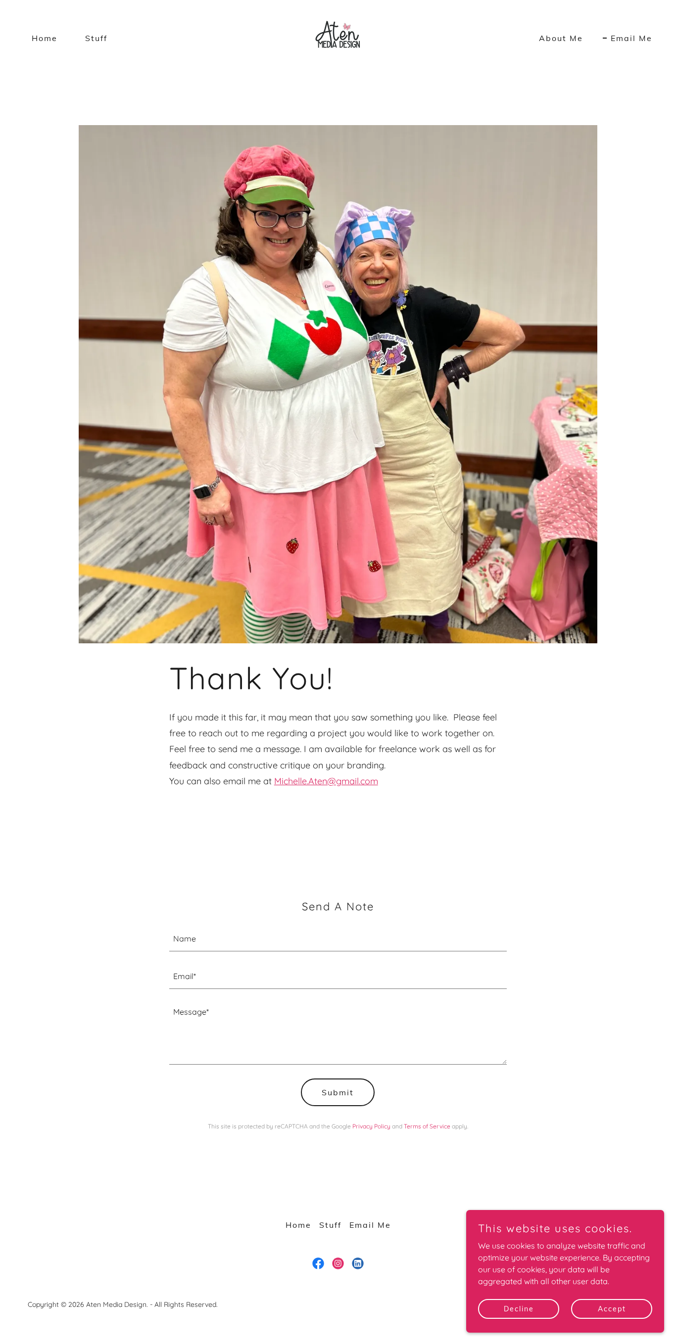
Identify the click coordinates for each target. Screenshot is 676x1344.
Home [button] (298, 1225)
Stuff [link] (96, 38)
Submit (338, 1092)
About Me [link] (561, 38)
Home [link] (44, 38)
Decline (519, 1308)
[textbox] (338, 938)
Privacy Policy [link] (371, 1126)
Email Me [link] (631, 38)
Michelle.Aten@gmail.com (326, 781)
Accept (612, 1308)
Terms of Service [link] (427, 1126)
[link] (338, 37)
